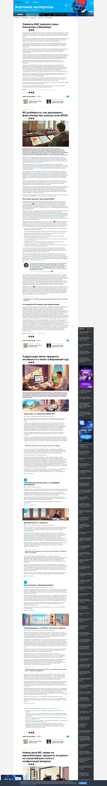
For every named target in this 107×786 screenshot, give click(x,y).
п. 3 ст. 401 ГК (36, 168)
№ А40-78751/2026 (55, 214)
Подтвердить (83, 783)
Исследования (49, 17)
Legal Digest (27, 443)
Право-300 (17, 17)
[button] (29, 30)
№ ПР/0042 (54, 223)
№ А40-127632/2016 (30, 610)
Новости (24, 21)
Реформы (42, 89)
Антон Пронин (54, 492)
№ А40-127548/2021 (32, 723)
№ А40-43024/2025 (42, 196)
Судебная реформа (33, 89)
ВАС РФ (47, 89)
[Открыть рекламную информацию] (91, 386)
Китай (52, 89)
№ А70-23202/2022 (30, 473)
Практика (25, 297)
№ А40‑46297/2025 (51, 196)
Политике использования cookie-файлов (28, 784)
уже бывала (30, 534)
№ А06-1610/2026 (40, 259)
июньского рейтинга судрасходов (51, 708)
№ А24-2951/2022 (30, 576)
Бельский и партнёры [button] (27, 203)
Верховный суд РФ (41, 333)
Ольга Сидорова (30, 436)
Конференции (25, 17)
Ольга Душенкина (31, 542)
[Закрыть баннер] (22, 775)
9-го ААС (56, 253)
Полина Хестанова (30, 333)
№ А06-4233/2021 (32, 713)
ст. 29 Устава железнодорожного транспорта (41, 172)
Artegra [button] (31, 286)
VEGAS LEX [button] (51, 221)
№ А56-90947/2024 (32, 720)
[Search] (76, 17)
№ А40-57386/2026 (45, 214)
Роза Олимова (30, 659)
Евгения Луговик (30, 602)
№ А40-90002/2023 (30, 505)
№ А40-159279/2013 (30, 703)
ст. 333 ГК (31, 259)
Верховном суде (51, 529)
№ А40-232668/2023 (32, 717)
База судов (40, 17)
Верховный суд (31, 186)
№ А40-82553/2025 (38, 162)
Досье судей (33, 17)
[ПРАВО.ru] (19, 14)
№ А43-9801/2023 (32, 710)
